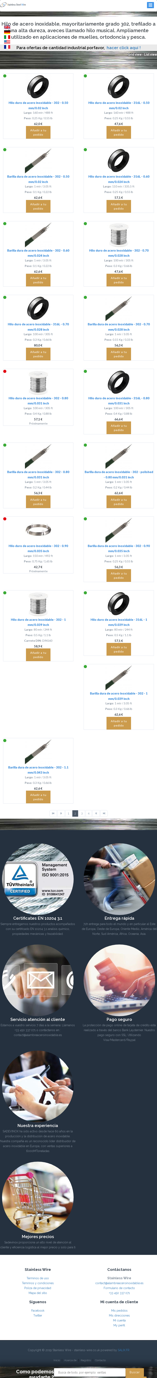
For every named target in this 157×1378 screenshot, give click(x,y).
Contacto (100, 1360)
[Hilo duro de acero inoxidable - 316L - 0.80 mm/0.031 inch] (119, 382)
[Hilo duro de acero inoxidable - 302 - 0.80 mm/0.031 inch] (38, 382)
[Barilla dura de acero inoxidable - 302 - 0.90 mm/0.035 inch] (119, 530)
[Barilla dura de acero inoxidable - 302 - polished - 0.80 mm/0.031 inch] (119, 456)
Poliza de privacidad (37, 1288)
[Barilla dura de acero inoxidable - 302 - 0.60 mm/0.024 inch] (38, 234)
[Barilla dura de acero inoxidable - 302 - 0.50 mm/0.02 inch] (38, 160)
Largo (27, 112)
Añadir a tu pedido (38, 132)
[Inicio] (53, 813)
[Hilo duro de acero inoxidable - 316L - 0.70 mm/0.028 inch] (38, 308)
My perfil (119, 1325)
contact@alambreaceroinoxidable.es (119, 1283)
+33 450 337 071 (119, 1293)
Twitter (37, 1315)
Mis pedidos (119, 1310)
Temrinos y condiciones (38, 1283)
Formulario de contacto (119, 1288)
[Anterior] (61, 813)
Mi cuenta (119, 1320)
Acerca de (70, 1360)
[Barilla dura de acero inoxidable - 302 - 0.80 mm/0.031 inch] (38, 456)
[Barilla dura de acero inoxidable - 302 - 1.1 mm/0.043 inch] (38, 751)
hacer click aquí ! (124, 47)
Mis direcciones (119, 1315)
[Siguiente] (96, 813)
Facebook (37, 1310)
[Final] (104, 813)
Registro (86, 1360)
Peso (27, 118)
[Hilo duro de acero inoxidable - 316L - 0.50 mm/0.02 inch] (119, 87)
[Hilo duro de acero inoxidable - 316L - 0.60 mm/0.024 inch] (119, 160)
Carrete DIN (32, 640)
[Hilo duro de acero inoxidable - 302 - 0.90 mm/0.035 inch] (38, 530)
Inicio (57, 1360)
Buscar (135, 1372)
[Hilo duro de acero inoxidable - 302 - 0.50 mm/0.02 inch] (38, 87)
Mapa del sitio (38, 1293)
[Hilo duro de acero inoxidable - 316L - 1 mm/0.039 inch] (119, 603)
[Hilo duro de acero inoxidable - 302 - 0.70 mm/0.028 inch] (119, 234)
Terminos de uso (38, 1278)
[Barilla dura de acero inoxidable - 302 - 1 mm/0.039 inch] (119, 677)
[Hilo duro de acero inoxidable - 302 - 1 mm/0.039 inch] (38, 603)
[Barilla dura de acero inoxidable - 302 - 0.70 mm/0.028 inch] (119, 308)
